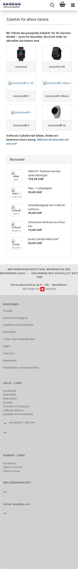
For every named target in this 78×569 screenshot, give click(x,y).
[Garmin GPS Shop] (10, 5)
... (31, 504)
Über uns (8, 353)
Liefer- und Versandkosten (19, 339)
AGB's (6, 346)
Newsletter (9, 332)
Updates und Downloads (18, 324)
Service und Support (15, 317)
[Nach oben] (66, 563)
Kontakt (7, 310)
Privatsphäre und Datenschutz (21, 367)
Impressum (10, 360)
